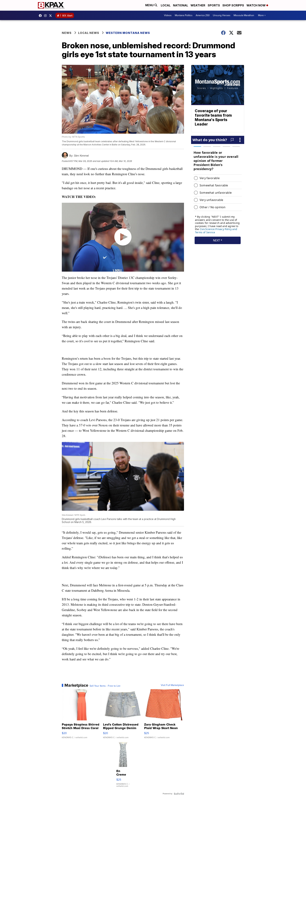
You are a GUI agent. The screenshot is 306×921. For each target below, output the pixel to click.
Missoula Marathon (244, 15)
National (180, 5)
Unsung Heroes (221, 15)
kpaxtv (41, 15)
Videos (168, 15)
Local (166, 5)
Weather (198, 5)
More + (262, 15)
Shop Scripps (233, 5)
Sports (214, 5)
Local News (88, 33)
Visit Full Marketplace (172, 685)
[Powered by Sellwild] (179, 793)
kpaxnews (51, 15)
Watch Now (256, 5)
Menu (149, 5)
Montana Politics (183, 15)
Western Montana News (128, 33)
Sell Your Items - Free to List (105, 686)
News (67, 33)
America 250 (203, 15)
